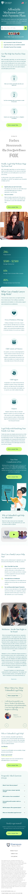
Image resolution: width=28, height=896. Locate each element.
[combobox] (13, 28)
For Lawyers (14, 856)
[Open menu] (26, 2)
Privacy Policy (14, 850)
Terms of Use (14, 853)
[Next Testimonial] (25, 725)
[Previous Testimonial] (6, 725)
